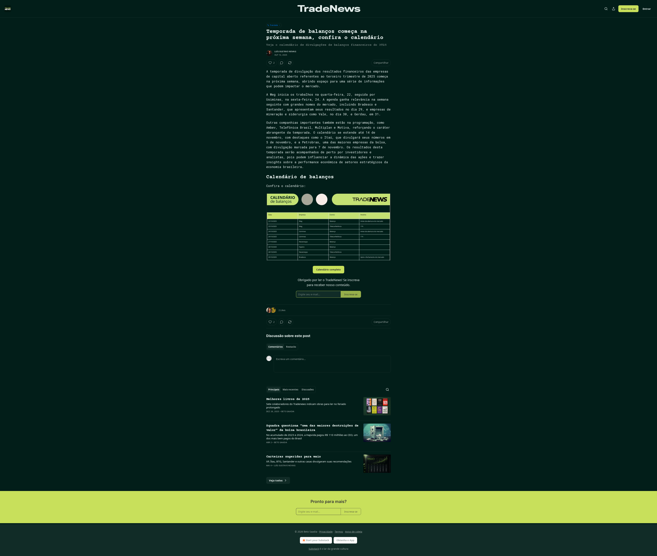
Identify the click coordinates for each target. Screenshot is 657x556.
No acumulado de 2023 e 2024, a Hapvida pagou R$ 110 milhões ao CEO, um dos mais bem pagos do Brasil (312, 436)
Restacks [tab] (291, 346)
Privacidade (326, 531)
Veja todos (275, 480)
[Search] (606, 8)
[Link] (261, 177)
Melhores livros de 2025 (288, 399)
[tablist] (282, 346)
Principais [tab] (273, 389)
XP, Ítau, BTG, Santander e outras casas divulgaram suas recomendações (308, 461)
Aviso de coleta (353, 531)
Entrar (647, 8)
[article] (328, 407)
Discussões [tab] (308, 389)
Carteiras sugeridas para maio (293, 456)
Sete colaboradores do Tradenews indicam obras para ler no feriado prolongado (306, 405)
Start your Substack (317, 540)
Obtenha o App (345, 540)
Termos (339, 531)
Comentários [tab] (275, 346)
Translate (274, 25)
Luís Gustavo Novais (285, 51)
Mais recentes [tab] (290, 389)
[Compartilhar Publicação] (613, 8)
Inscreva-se (628, 8)
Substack (314, 548)
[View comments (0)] (281, 62)
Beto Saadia (287, 411)
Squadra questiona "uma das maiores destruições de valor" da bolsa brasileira (312, 428)
